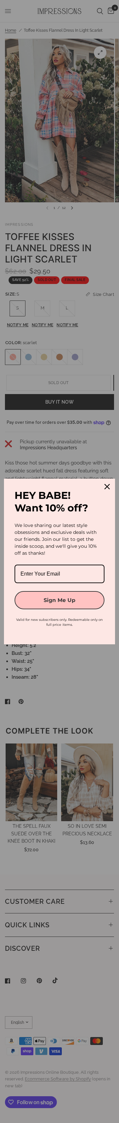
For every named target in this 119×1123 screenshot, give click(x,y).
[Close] (107, 487)
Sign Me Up (59, 600)
